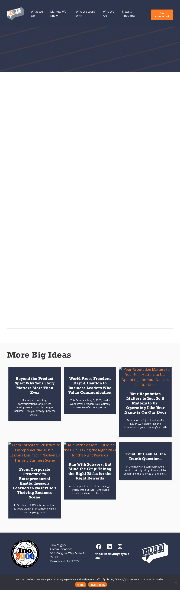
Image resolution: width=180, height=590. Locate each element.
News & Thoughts (128, 14)
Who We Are (108, 14)
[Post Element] (34, 394)
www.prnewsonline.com (69, 241)
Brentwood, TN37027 (64, 561)
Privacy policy (97, 584)
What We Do (37, 14)
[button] (98, 546)
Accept (81, 584)
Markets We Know (58, 14)
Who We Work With (85, 14)
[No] (175, 582)
